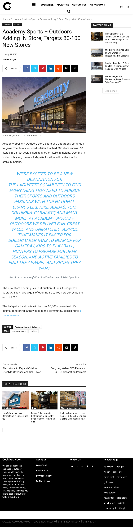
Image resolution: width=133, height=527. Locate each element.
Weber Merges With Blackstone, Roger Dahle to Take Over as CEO (117, 79)
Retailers (17, 24)
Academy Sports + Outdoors (27, 327)
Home (5, 19)
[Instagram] (121, 7)
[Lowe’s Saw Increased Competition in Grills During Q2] (15, 400)
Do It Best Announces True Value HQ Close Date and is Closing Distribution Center (73, 416)
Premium (15, 19)
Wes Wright (10, 59)
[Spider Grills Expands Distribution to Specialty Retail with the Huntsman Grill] (44, 400)
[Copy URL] (74, 68)
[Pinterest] (42, 68)
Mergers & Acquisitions (71, 408)
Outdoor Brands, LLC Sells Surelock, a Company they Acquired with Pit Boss (117, 66)
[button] (68, 11)
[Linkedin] (128, 7)
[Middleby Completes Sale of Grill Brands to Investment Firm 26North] (97, 53)
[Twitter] (34, 68)
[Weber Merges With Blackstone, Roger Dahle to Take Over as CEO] (97, 79)
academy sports (19, 331)
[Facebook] (26, 68)
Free (34, 408)
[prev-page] (4, 430)
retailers (33, 331)
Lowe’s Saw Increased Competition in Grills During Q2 (15, 416)
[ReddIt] (58, 68)
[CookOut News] (7, 6)
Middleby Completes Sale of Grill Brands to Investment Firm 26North (117, 53)
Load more (109, 90)
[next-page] (10, 430)
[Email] (66, 68)
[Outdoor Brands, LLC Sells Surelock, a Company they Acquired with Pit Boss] (97, 66)
